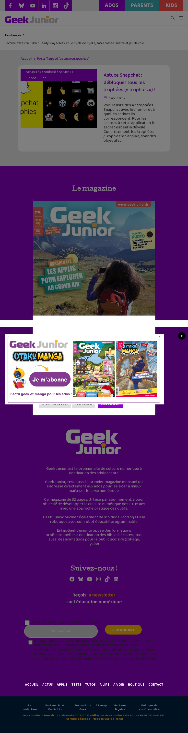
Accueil (31, 684)
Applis (62, 684)
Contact (155, 684)
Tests (76, 684)
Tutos (90, 684)
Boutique (136, 684)
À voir (118, 684)
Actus (47, 684)
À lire (104, 684)
